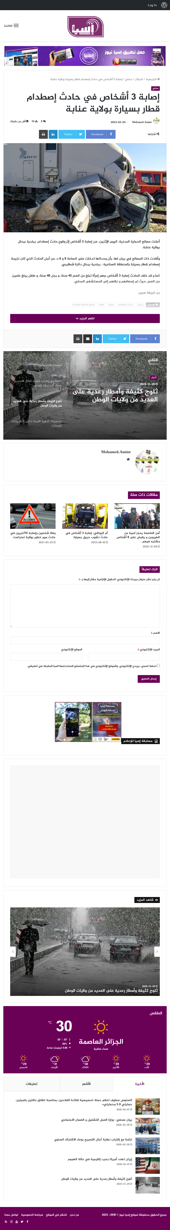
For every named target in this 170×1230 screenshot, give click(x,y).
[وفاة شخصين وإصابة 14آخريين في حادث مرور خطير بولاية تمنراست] (33, 516)
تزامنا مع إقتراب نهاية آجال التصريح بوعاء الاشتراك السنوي (93, 1139)
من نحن (74, 1215)
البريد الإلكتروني (148, 649)
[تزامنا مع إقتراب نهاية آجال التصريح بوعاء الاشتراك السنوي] (147, 1146)
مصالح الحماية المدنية (83, 305)
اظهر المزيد (86, 318)
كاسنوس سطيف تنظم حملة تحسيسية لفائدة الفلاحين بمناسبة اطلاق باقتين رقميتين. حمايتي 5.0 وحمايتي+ (73, 1102)
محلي (128, 79)
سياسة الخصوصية (32, 1215)
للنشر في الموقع (56, 1215)
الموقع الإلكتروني (71, 649)
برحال (140, 305)
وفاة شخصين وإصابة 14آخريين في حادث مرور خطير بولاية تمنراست (33, 535)
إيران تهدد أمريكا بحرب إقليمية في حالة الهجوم (100, 1159)
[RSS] (6, 1222)
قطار (101, 305)
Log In (152, 5)
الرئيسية (151, 79)
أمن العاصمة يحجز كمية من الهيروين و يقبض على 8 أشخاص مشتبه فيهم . (138, 537)
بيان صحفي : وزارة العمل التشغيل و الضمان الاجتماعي (96, 1119)
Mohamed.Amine (142, 122)
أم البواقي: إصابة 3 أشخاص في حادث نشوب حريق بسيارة (87, 535)
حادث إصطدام (125, 305)
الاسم (155, 633)
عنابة (111, 305)
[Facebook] (27, 1222)
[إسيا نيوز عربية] (85, 25)
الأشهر (86, 1084)
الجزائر (139, 79)
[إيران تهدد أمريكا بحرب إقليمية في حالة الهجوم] (147, 1165)
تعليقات (31, 1084)
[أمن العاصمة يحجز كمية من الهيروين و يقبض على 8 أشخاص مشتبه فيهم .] (137, 516)
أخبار (153, 377)
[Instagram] (11, 1222)
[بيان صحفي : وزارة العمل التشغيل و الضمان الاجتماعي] (147, 1126)
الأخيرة (139, 1084)
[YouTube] (16, 1222)
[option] (85, 395)
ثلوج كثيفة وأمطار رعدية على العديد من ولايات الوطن (115, 396)
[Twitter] (22, 1222)
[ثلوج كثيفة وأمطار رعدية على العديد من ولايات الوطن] (147, 1185)
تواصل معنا (11, 1215)
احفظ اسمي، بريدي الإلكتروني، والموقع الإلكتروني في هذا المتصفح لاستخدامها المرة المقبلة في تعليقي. (91, 666)
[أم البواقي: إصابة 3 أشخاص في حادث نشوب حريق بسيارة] (85, 516)
